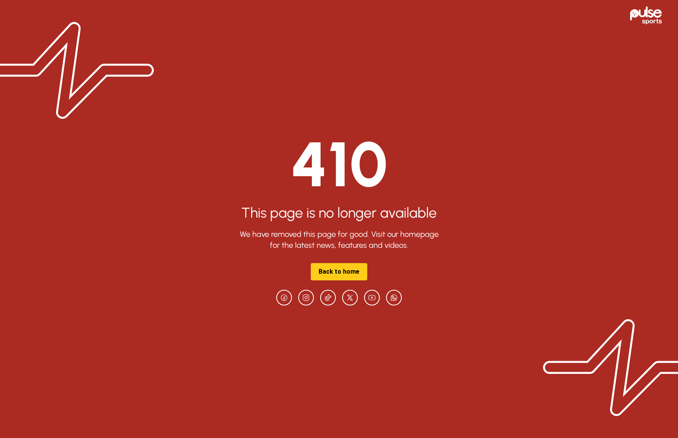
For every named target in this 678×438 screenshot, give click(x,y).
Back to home (339, 271)
